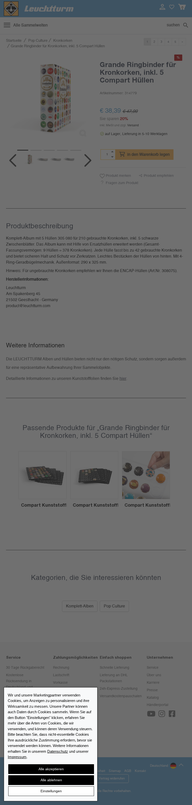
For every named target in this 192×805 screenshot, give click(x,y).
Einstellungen (51, 791)
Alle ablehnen (51, 780)
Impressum (17, 757)
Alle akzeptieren (51, 769)
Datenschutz (57, 751)
